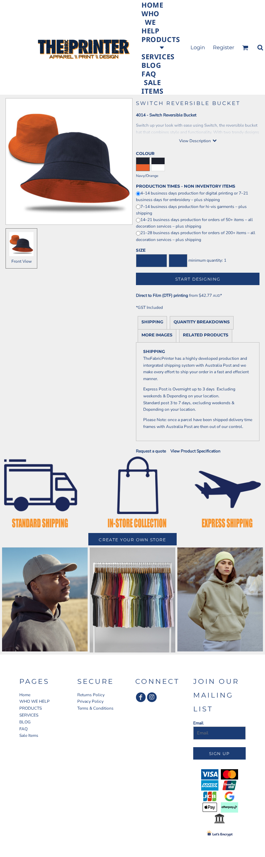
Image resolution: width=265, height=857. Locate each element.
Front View (21, 261)
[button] (161, 43)
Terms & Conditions (95, 708)
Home (24, 695)
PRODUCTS (30, 708)
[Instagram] (152, 697)
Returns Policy (91, 695)
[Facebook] (141, 697)
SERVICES (28, 715)
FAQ (23, 729)
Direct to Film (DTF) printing (162, 295)
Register (223, 47)
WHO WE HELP (34, 701)
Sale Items (28, 735)
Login (197, 47)
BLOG (25, 722)
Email (198, 723)
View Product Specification (195, 451)
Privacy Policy (90, 701)
